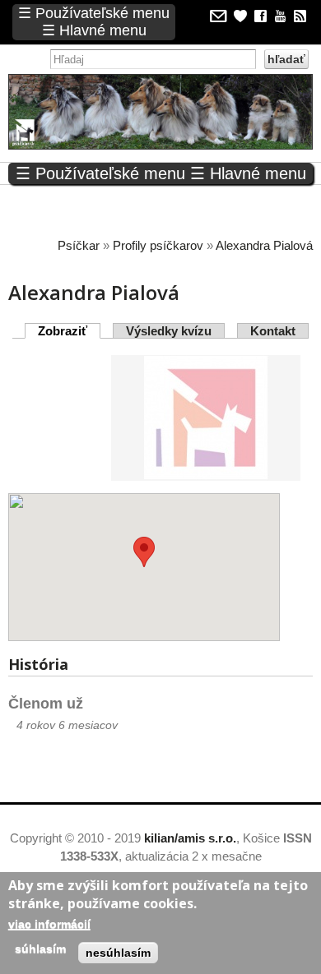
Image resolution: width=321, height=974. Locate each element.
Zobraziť (69, 331)
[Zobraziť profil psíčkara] (205, 471)
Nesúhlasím (118, 952)
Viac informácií (49, 923)
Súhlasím (40, 948)
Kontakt (272, 331)
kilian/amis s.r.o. (190, 838)
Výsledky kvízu (169, 331)
